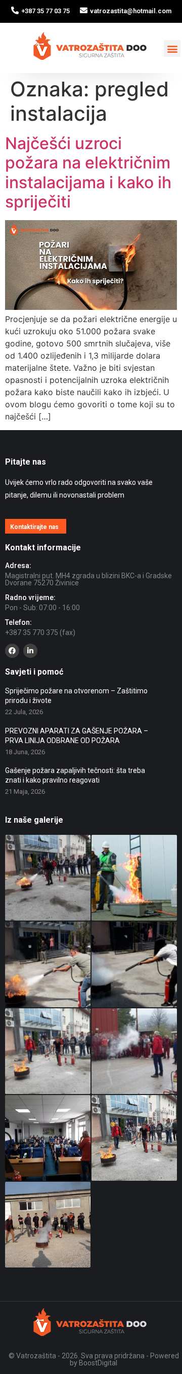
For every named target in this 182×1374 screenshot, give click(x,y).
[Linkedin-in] (30, 651)
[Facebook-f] (12, 651)
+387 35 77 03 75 (45, 11)
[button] (172, 48)
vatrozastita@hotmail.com (130, 11)
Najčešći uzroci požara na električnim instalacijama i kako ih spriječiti (88, 172)
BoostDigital (98, 1363)
